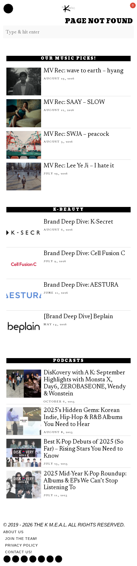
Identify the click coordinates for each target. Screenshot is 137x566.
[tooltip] (7, 559)
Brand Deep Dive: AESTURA (81, 285)
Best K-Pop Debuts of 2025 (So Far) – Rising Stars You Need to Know (83, 449)
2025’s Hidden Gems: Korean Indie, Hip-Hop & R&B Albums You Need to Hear (83, 418)
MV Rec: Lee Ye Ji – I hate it (79, 166)
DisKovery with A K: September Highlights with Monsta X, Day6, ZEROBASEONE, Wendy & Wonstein (85, 383)
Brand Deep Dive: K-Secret (78, 222)
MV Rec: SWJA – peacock (76, 134)
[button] (127, 32)
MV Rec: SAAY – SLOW (74, 102)
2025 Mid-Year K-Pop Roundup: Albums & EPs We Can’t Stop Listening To (85, 481)
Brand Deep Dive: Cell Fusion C (84, 254)
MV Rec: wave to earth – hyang (83, 71)
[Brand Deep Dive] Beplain (78, 317)
